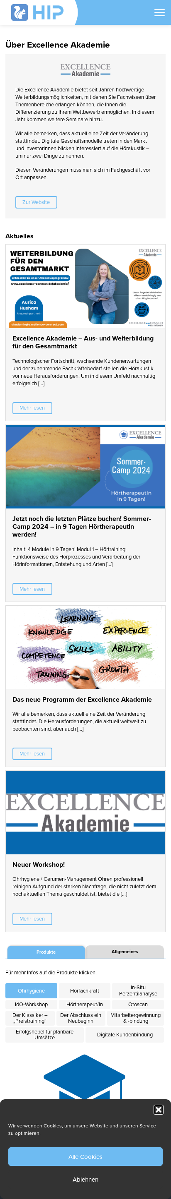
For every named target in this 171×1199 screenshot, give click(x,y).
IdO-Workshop (31, 1004)
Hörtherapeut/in (84, 1004)
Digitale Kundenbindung (125, 1034)
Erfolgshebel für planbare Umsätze (44, 1035)
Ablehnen (85, 1179)
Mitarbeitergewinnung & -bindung (135, 1018)
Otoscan (138, 1004)
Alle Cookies (85, 1157)
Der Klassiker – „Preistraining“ (30, 1018)
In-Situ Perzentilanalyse (138, 990)
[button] (158, 1109)
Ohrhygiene (31, 991)
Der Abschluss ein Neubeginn (80, 1018)
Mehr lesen (32, 408)
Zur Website (36, 202)
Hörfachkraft (84, 991)
